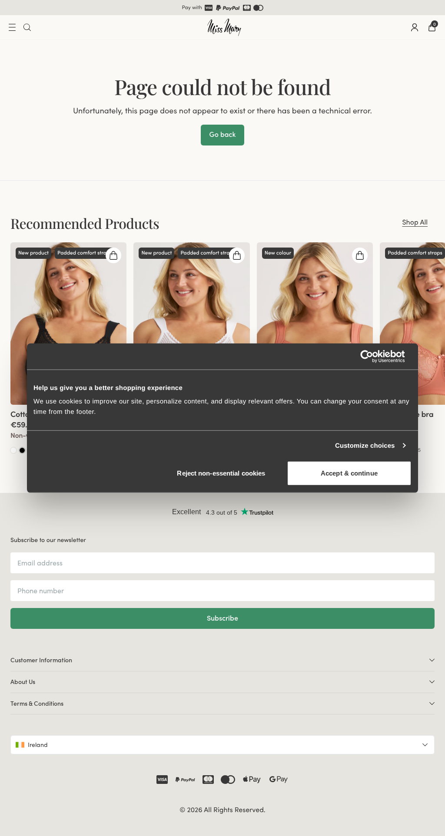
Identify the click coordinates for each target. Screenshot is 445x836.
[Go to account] (414, 27)
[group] (68, 323)
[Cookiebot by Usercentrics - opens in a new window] (373, 356)
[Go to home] (224, 27)
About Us (22, 682)
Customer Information (41, 660)
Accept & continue (349, 473)
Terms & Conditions (36, 703)
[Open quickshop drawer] (113, 255)
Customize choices (365, 445)
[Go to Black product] (22, 450)
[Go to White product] (13, 450)
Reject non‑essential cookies (221, 473)
